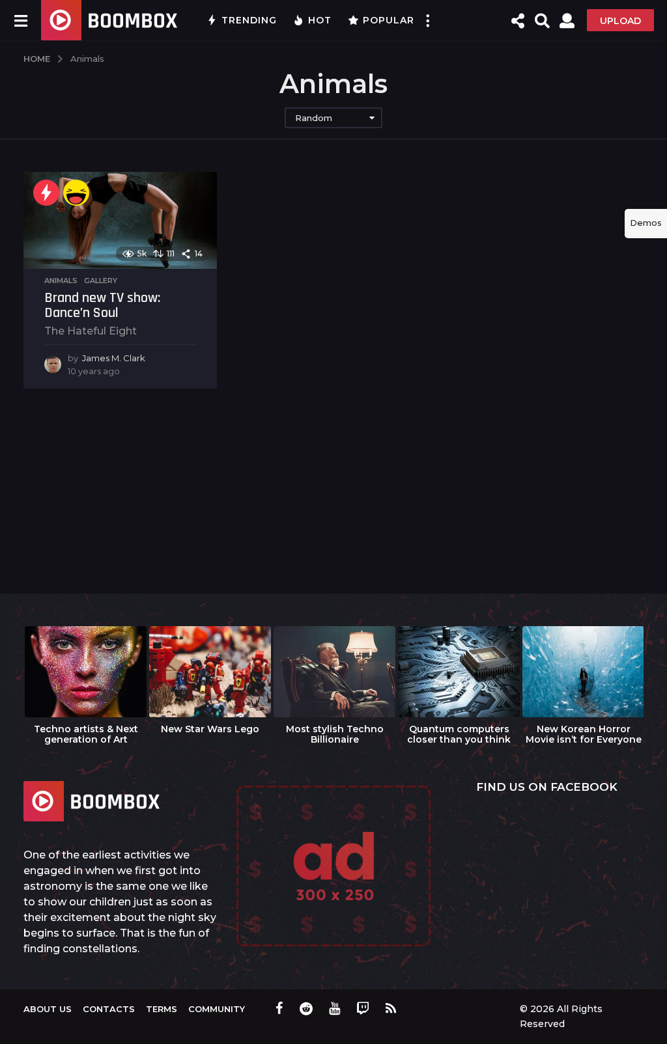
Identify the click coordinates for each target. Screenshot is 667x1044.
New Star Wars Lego (210, 729)
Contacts (109, 1009)
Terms (161, 1009)
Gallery (100, 280)
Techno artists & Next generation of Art (86, 734)
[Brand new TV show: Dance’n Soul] (120, 220)
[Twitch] (362, 1008)
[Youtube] (334, 1008)
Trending (249, 20)
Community (216, 1009)
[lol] (76, 193)
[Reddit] (306, 1008)
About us (47, 1009)
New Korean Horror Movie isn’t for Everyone (584, 734)
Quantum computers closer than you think (459, 734)
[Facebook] (279, 1008)
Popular (388, 20)
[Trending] (46, 193)
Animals (61, 280)
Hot (320, 20)
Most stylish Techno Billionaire (335, 734)
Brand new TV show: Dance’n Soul (102, 306)
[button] (20, 20)
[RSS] (391, 1008)
